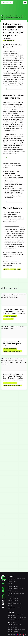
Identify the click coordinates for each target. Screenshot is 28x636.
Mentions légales (13, 631)
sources (12, 68)
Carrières (11, 626)
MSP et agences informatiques (17, 619)
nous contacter (10, 256)
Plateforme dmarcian (9, 40)
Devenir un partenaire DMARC (16, 629)
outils (19, 269)
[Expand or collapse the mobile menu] (25, 2)
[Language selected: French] (20, 635)
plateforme (13, 269)
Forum (5, 265)
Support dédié (12, 581)
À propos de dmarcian (14, 624)
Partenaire (6, 269)
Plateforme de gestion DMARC (16, 578)
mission (16, 79)
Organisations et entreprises (17, 617)
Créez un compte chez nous (12, 226)
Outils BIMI (11, 602)
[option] (20, 635)
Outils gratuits (13, 586)
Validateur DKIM (13, 600)
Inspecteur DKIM (13, 598)
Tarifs (10, 583)
